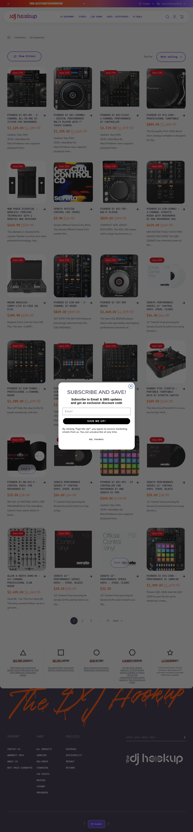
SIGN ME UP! (96, 421)
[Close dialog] (131, 386)
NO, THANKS (96, 439)
